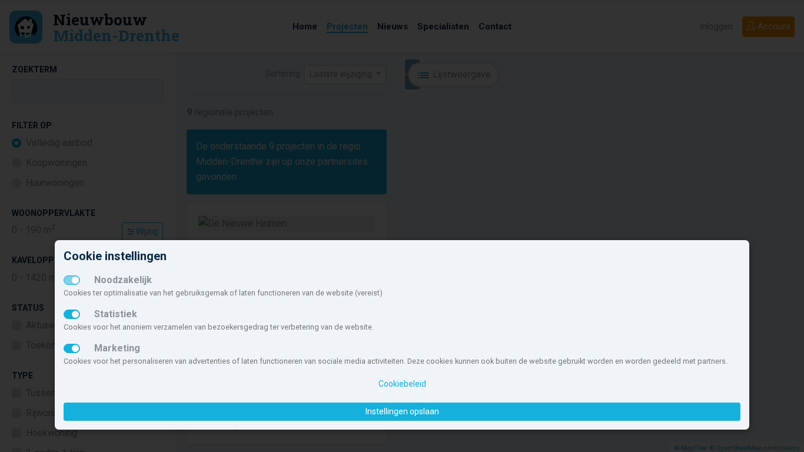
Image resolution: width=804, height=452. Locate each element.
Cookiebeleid (402, 383)
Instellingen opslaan (402, 411)
